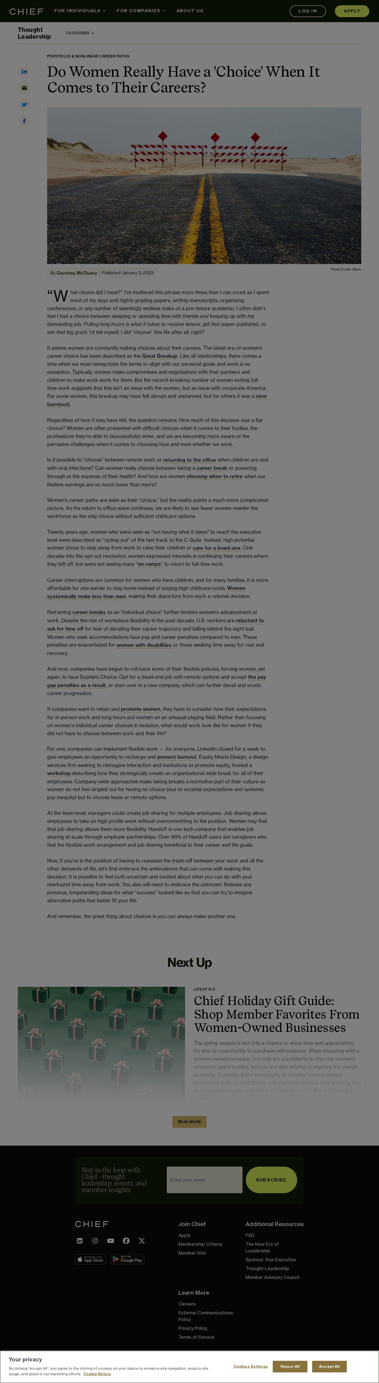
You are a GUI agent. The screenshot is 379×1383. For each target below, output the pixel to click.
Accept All (329, 1366)
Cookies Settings (251, 1366)
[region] (189, 1367)
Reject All (290, 1366)
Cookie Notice (97, 1373)
